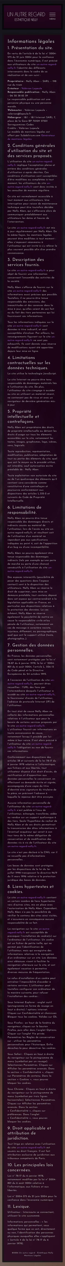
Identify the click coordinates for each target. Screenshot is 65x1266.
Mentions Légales (32, 1256)
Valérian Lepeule (31, 88)
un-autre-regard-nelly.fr (31, 228)
